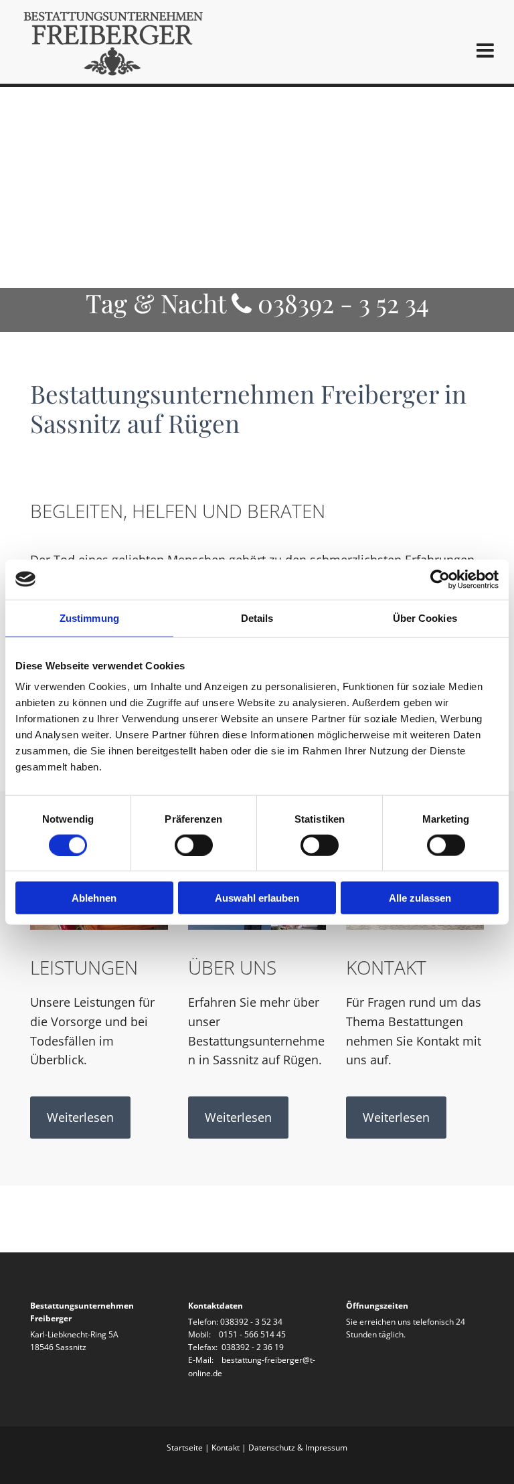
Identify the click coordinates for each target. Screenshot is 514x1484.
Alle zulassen (420, 898)
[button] (80, 1117)
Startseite (185, 1447)
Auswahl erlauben (257, 898)
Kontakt (225, 1447)
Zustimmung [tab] (89, 617)
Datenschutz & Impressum (297, 1447)
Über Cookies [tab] (425, 617)
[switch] (194, 844)
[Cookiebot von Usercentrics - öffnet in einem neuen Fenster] (440, 579)
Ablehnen (94, 898)
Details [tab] (257, 617)
